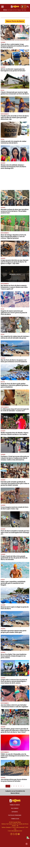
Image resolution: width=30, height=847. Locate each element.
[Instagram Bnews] (16, 834)
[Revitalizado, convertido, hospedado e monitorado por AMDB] (28, 837)
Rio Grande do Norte (12, 10)
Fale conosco (14, 808)
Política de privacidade (14, 815)
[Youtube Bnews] (19, 834)
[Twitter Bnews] (14, 834)
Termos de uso (15, 818)
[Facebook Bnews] (11, 834)
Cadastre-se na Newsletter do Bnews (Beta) (15, 792)
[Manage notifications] (26, 844)
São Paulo (24, 10)
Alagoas (19, 10)
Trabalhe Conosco (15, 805)
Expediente (15, 811)
